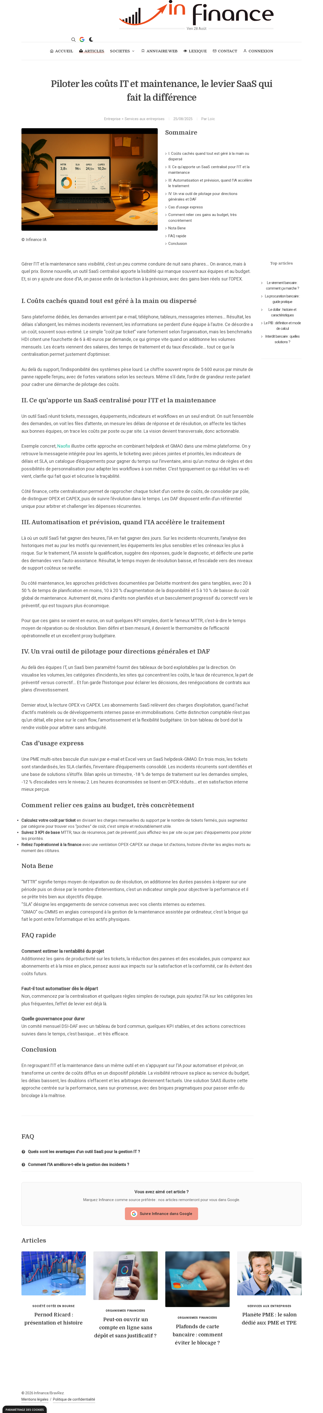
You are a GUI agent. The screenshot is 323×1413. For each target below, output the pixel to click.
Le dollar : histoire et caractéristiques (282, 312)
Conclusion (177, 243)
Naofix (63, 446)
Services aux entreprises (145, 119)
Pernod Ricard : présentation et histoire (53, 1319)
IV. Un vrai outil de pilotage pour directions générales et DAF (202, 196)
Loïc (211, 119)
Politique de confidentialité (74, 1399)
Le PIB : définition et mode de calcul (282, 326)
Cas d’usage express (185, 207)
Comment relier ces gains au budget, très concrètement (202, 217)
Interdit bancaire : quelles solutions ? (282, 339)
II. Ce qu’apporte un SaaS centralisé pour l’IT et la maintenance (209, 170)
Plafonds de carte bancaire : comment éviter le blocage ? (198, 1335)
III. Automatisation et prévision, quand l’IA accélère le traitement (210, 183)
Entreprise (112, 119)
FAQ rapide (177, 236)
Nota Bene (177, 228)
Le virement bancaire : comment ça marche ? (282, 285)
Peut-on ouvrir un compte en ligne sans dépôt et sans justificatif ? (125, 1328)
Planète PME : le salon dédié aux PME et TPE (269, 1319)
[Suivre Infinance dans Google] (82, 39)
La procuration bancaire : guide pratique (282, 299)
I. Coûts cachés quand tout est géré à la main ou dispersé (208, 156)
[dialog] (25, 1409)
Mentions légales (34, 1399)
